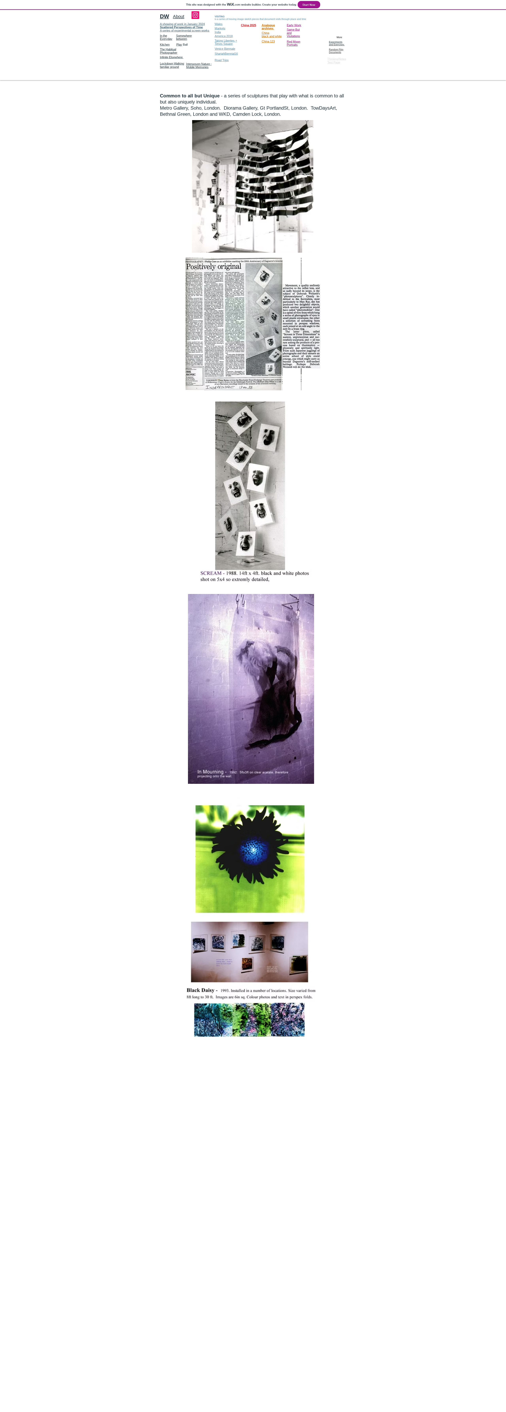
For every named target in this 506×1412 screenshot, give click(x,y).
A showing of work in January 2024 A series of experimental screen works (184, 27)
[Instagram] (195, 15)
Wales (219, 24)
